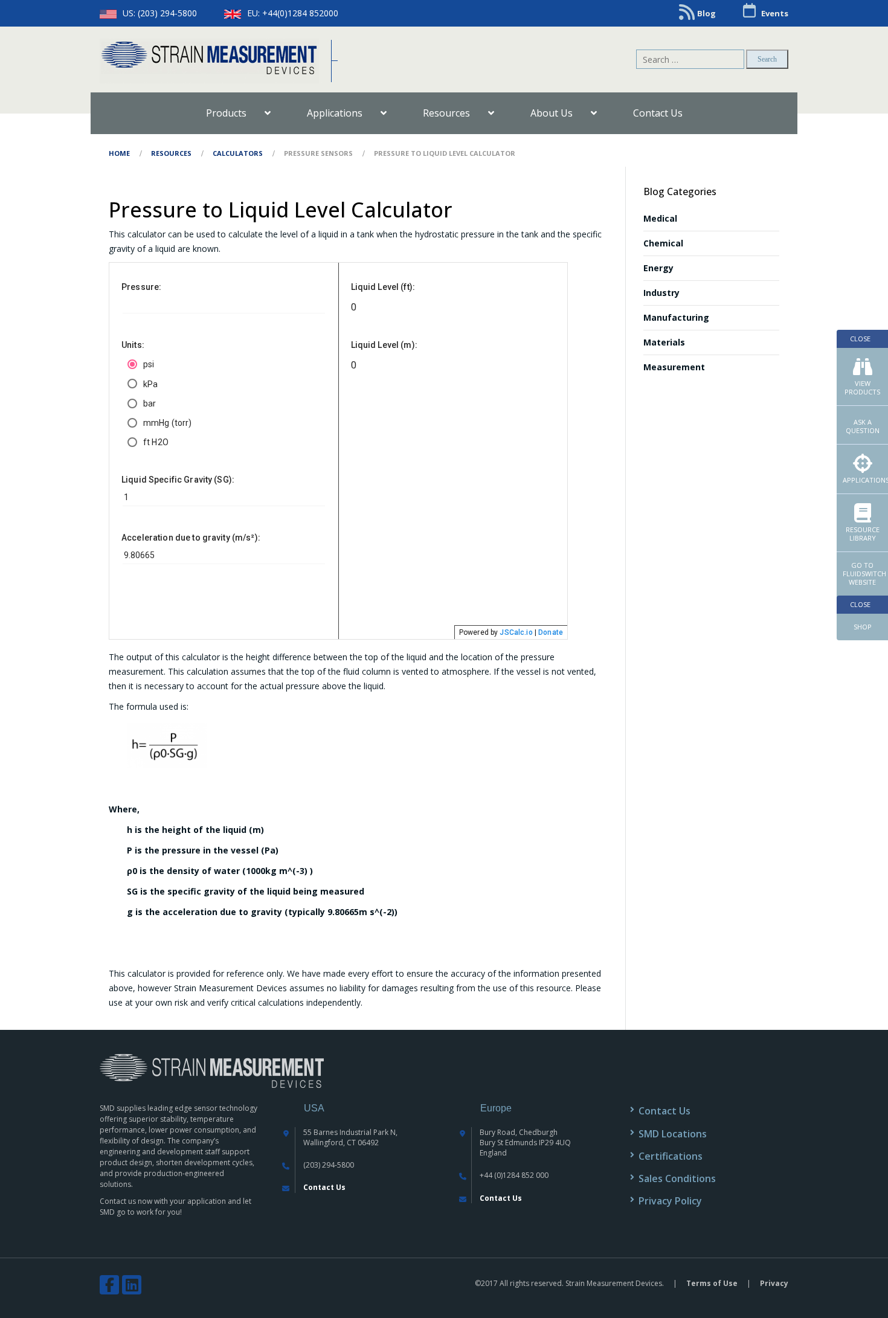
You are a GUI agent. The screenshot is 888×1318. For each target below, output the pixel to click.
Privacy (774, 1283)
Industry (661, 292)
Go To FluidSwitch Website (864, 574)
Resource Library (863, 533)
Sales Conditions (677, 1178)
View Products (862, 387)
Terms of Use (712, 1283)
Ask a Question (863, 426)
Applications (865, 479)
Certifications (671, 1156)
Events (774, 13)
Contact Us (324, 1187)
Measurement (674, 367)
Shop (863, 626)
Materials (664, 342)
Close (860, 338)
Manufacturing (676, 317)
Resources (171, 153)
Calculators (238, 153)
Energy (658, 268)
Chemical (663, 243)
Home (119, 153)
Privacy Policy (670, 1200)
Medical (660, 218)
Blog (706, 13)
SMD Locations (673, 1133)
